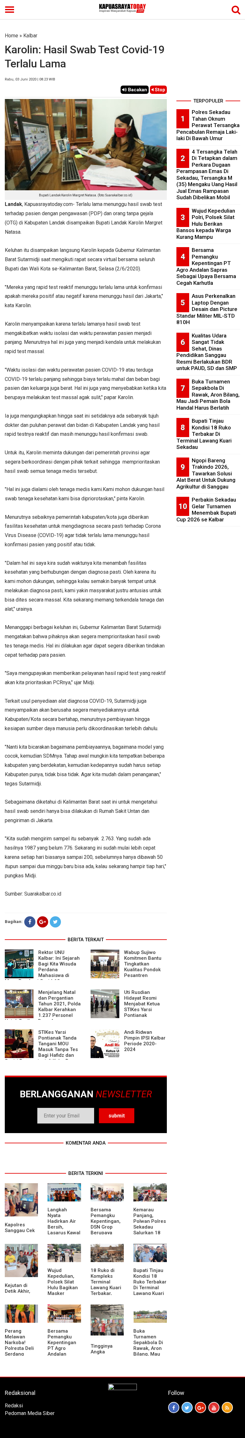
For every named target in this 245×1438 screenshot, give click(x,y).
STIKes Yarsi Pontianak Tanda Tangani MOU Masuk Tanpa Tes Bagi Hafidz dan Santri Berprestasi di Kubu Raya (41, 1046)
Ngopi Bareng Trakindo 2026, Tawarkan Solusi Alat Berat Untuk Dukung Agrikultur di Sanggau (205, 473)
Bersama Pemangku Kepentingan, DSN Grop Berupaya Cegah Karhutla (106, 1227)
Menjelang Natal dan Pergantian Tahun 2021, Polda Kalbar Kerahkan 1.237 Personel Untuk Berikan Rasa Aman (43, 1006)
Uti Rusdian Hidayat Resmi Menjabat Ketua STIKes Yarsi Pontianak (142, 1003)
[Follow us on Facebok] (173, 1407)
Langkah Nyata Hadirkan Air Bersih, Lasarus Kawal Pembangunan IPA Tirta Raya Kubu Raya (64, 1230)
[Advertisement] (208, 64)
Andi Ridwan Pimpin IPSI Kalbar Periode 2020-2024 (145, 1040)
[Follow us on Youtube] (213, 1407)
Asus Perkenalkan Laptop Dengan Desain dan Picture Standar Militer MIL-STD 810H (206, 309)
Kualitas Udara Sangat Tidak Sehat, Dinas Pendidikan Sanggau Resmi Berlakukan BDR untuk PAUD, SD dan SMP (206, 352)
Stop (159, 90)
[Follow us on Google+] (200, 1407)
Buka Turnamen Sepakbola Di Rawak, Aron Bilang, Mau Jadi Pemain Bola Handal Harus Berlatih (149, 1351)
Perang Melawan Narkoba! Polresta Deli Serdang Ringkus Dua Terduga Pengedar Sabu (19, 1354)
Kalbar (30, 36)
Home (11, 36)
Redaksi (14, 1406)
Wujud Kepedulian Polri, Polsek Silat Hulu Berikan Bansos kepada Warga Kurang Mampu (205, 224)
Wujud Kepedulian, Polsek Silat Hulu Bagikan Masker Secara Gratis (63, 1285)
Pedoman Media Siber (30, 1413)
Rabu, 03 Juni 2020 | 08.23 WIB (30, 79)
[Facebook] (29, 921)
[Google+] (42, 921)
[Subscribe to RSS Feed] (227, 1407)
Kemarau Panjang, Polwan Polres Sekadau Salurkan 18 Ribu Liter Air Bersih (149, 1227)
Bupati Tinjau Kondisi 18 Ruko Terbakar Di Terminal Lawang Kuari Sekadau (150, 1285)
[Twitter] (55, 921)
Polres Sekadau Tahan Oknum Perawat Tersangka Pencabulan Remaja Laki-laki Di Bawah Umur (208, 125)
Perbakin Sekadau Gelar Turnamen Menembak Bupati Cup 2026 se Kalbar (206, 509)
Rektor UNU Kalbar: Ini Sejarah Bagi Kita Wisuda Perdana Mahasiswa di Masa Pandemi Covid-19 (42, 967)
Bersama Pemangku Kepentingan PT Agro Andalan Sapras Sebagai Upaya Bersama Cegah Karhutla (206, 266)
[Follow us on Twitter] (187, 1407)
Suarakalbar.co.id (42, 894)
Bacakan (137, 90)
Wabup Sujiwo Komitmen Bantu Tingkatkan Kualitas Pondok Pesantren (142, 964)
